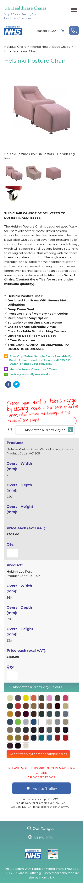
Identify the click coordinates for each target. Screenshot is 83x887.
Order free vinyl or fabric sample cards (38, 754)
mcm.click (46, 877)
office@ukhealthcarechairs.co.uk (54, 873)
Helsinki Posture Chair (20, 51)
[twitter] (16, 384)
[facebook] (8, 384)
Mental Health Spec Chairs (50, 46)
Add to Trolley (45, 789)
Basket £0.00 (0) (48, 31)
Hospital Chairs (15, 46)
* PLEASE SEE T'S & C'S (41, 777)
